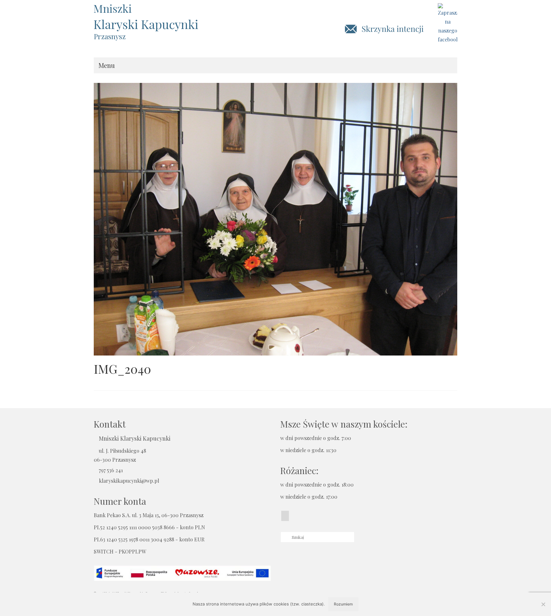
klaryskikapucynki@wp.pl (129, 480)
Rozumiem (343, 604)
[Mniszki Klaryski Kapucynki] (151, 17)
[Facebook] (285, 516)
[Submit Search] (285, 537)
